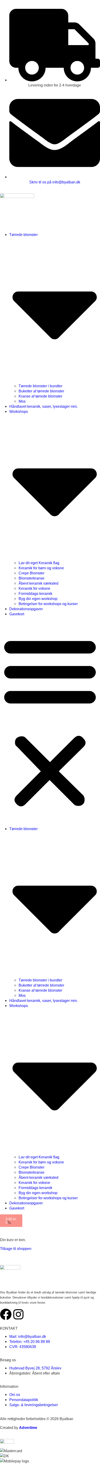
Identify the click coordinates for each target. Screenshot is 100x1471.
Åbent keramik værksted (38, 583)
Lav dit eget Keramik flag (39, 562)
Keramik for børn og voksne (41, 567)
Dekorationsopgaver (26, 608)
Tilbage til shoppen (15, 1248)
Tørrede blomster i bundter (40, 385)
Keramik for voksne (34, 588)
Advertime (28, 1427)
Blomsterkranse (31, 578)
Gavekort (16, 613)
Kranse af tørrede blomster (40, 396)
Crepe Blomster (31, 573)
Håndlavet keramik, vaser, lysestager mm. (43, 406)
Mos (22, 401)
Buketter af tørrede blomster (41, 391)
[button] (50, 721)
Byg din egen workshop (38, 598)
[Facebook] (6, 1314)
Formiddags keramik (35, 593)
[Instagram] (18, 1314)
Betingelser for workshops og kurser (48, 603)
